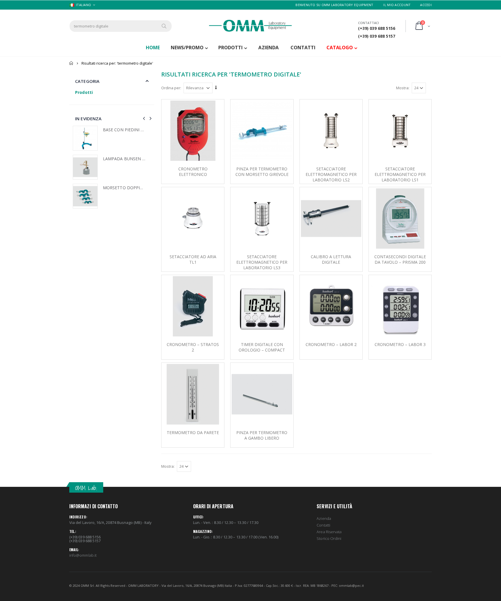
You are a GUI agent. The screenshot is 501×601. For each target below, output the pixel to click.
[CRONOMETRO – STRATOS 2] (193, 306)
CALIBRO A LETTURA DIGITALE (331, 259)
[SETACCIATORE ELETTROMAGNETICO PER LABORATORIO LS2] (331, 131)
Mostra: (402, 87)
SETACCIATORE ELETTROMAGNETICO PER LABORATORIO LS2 (331, 174)
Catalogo (339, 47)
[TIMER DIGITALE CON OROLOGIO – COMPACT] (262, 306)
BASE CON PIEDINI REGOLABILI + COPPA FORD (124, 129)
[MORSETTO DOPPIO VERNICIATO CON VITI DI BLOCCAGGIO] (85, 196)
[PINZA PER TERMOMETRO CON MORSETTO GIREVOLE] (262, 131)
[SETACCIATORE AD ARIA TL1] (193, 218)
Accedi (426, 5)
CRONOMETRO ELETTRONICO (193, 171)
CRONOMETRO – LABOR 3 (400, 344)
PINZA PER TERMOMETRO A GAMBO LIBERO (261, 435)
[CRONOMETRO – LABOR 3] (400, 306)
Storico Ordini (329, 538)
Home (71, 63)
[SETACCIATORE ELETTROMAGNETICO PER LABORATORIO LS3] (262, 218)
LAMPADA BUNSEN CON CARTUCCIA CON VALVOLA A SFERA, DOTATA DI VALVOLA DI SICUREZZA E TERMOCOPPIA (124, 158)
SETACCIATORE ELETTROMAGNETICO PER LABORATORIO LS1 (400, 174)
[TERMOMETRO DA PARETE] (193, 394)
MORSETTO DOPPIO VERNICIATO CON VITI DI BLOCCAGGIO (124, 187)
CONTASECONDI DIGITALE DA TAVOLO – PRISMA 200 (400, 259)
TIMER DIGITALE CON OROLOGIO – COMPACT (262, 347)
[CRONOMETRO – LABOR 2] (331, 306)
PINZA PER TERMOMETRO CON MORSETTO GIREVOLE (261, 171)
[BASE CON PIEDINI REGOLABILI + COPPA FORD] (85, 138)
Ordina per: (171, 87)
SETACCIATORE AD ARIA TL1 (193, 259)
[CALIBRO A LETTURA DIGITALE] (331, 218)
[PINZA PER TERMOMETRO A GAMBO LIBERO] (262, 394)
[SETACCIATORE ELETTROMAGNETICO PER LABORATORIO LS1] (400, 131)
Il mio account (397, 5)
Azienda (324, 518)
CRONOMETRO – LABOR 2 (331, 344)
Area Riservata (329, 531)
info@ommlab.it (83, 555)
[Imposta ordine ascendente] (216, 87)
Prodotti (230, 47)
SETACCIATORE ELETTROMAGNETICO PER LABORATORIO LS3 (261, 262)
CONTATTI (303, 47)
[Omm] (250, 25)
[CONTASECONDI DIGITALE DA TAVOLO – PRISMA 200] (400, 218)
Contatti (323, 525)
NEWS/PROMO (187, 47)
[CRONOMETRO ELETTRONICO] (193, 131)
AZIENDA (268, 47)
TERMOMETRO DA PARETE (193, 432)
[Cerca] (164, 26)
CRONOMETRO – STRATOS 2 (193, 347)
